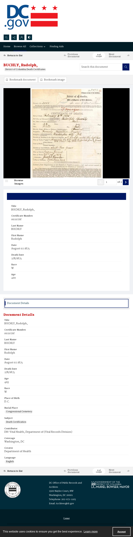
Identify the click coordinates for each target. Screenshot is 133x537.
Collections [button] (36, 46)
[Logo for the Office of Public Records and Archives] (12, 489)
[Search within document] (125, 67)
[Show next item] (126, 182)
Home (6, 46)
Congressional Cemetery (19, 411)
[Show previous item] (101, 182)
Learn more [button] (91, 531)
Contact (66, 518)
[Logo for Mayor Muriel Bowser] (110, 484)
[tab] (66, 196)
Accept (121, 531)
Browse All (20, 46)
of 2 (119, 182)
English (10, 461)
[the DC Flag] (31, 17)
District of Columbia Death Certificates (25, 69)
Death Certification (16, 422)
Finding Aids (57, 46)
